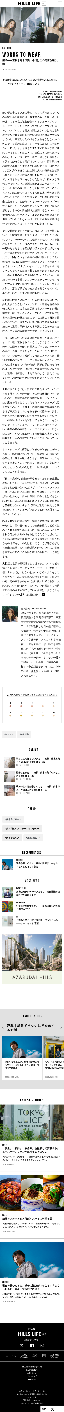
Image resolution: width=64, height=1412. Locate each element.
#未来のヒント (33, 837)
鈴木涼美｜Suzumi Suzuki (33, 608)
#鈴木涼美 (24, 734)
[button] (3, 1027)
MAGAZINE (32, 1379)
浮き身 (34, 671)
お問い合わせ (32, 1373)
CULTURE (7, 48)
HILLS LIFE (32, 4)
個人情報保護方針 (32, 1370)
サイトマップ (32, 1376)
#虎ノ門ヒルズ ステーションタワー (22, 828)
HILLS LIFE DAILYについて (32, 1367)
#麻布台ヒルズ (12, 837)
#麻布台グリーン (13, 819)
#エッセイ (9, 734)
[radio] (10, 704)
